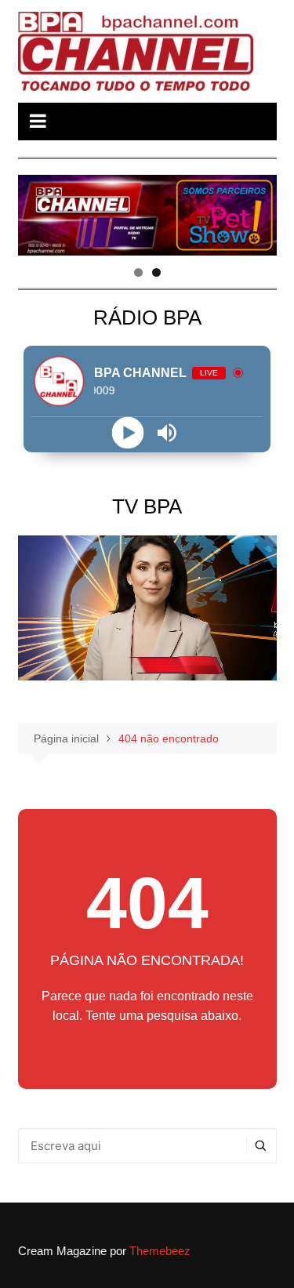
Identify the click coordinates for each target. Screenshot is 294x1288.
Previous (37, 211)
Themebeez (160, 1250)
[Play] (127, 433)
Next (257, 211)
